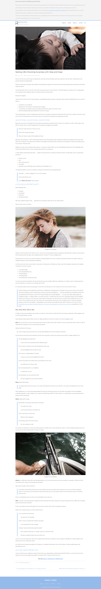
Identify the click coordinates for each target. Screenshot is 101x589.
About (64, 23)
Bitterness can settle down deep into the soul (71, 568)
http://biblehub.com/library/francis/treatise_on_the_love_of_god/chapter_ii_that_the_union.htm (45, 304)
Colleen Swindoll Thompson (33, 75)
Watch (75, 23)
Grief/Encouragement (25, 562)
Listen (81, 23)
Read (69, 23)
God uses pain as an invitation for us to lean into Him (31, 568)
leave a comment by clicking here (53, 558)
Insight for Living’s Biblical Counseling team (58, 10)
